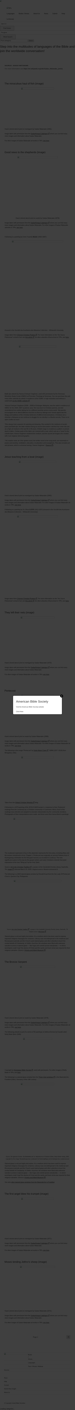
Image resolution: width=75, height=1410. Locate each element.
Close (61, 696)
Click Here (19, 711)
